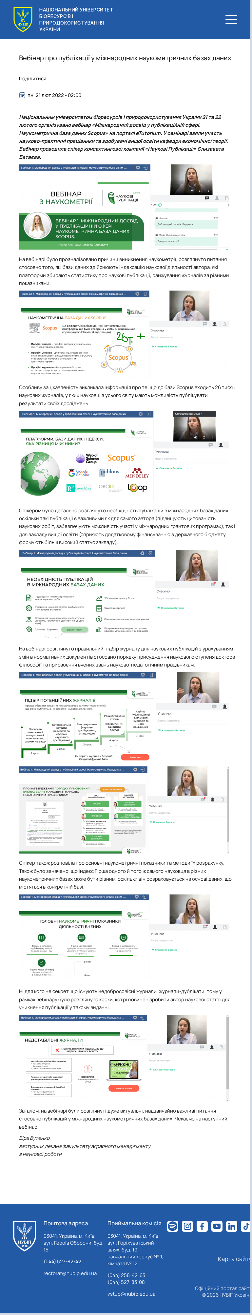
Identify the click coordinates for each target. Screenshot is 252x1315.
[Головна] (24, 1236)
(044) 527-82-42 (62, 1261)
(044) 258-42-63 (126, 1275)
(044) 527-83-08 (126, 1282)
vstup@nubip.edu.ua (131, 1293)
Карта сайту (235, 1259)
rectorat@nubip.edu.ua (70, 1273)
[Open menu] (231, 19)
